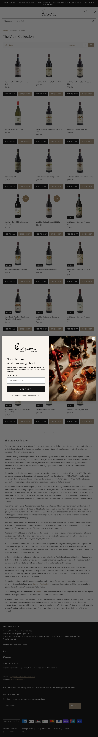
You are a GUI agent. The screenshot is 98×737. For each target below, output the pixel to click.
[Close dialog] (93, 338)
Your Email (12, 375)
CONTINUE (25, 389)
